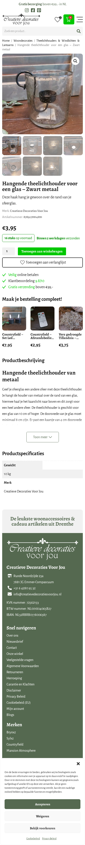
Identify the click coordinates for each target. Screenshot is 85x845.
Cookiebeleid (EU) (19, 702)
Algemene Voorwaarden (23, 666)
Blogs (10, 715)
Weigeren (42, 816)
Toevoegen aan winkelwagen (42, 251)
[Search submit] (79, 31)
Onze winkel (15, 654)
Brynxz (11, 732)
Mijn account (15, 708)
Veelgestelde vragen (20, 660)
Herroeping (14, 678)
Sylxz (10, 738)
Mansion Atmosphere (21, 750)
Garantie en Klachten (20, 684)
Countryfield (15, 744)
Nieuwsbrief (15, 641)
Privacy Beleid (49, 838)
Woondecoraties (23, 40)
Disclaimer (14, 690)
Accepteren (42, 804)
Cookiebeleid (33, 838)
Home (6, 40)
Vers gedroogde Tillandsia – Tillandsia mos (70, 338)
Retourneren (15, 672)
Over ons (12, 635)
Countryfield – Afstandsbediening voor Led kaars (44, 338)
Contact (12, 647)
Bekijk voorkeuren (42, 828)
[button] (78, 764)
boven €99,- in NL (42, 4)
